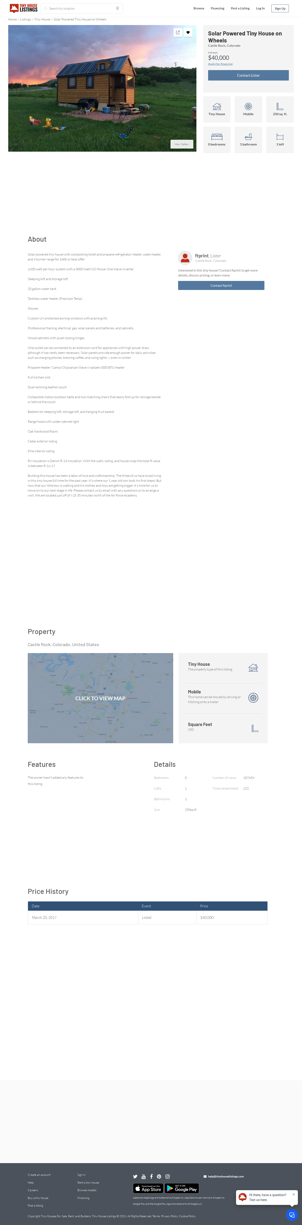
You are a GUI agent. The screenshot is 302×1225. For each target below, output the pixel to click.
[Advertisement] (151, 196)
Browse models (86, 1190)
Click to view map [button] (100, 698)
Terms (156, 1216)
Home (12, 19)
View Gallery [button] (182, 144)
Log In (260, 8)
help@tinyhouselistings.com (225, 1176)
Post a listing (35, 1205)
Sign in (81, 1174)
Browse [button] (199, 8)
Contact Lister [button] (248, 75)
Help (30, 1182)
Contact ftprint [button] (221, 285)
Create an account (39, 1174)
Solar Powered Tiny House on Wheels (80, 19)
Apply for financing (220, 64)
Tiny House (42, 19)
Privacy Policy (169, 1216)
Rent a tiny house (88, 1182)
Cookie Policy (187, 1216)
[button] (102, 88)
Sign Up (280, 8)
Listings (25, 19)
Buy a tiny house (38, 1198)
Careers (33, 1190)
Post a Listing (240, 8)
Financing (217, 8)
